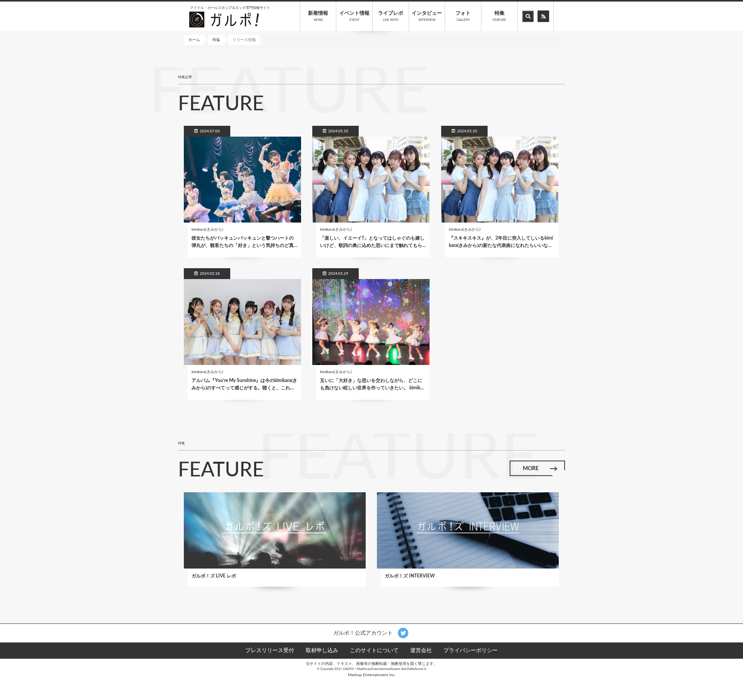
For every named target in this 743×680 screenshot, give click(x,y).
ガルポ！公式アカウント (363, 632)
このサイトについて (374, 650)
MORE (531, 468)
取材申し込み (322, 650)
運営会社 (421, 650)
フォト (463, 16)
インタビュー (427, 16)
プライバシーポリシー (470, 650)
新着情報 (318, 16)
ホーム (194, 40)
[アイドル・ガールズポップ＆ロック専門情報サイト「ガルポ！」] (224, 19)
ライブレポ (390, 16)
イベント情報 (354, 16)
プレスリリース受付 (269, 650)
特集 (499, 16)
